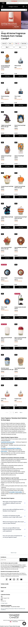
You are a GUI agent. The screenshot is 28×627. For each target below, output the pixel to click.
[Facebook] (6, 579)
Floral (16, 43)
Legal (2, 591)
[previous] (4, 1)
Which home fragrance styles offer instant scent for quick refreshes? (13, 522)
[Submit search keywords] (26, 10)
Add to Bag (7, 76)
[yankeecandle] (3, 3)
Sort (20, 47)
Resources (3, 587)
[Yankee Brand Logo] (13, 6)
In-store (3, 43)
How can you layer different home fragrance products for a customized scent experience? (12, 529)
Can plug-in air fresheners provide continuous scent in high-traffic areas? (12, 516)
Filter (7, 47)
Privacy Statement (15, 566)
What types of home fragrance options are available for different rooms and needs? (12, 503)
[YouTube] (21, 579)
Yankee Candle (4, 584)
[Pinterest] (17, 579)
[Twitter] (10, 579)
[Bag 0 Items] (26, 6)
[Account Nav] (23, 6)
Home (2, 31)
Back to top (13, 552)
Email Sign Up (3, 557)
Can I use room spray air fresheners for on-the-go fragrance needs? (12, 536)
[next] (23, 1)
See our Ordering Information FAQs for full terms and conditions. (13, 609)
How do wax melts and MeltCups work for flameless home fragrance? (13, 510)
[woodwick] (9, 3)
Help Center (4, 603)
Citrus (10, 43)
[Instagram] (14, 579)
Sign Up (23, 559)
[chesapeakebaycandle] (15, 3)
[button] (24, 623)
